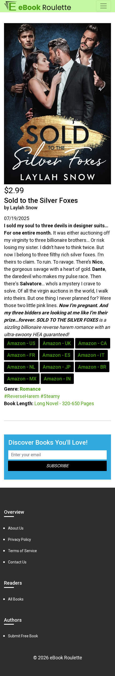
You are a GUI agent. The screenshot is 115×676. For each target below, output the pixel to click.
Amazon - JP (57, 367)
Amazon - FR (21, 355)
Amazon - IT (91, 355)
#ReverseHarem (21, 396)
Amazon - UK (57, 343)
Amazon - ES (56, 355)
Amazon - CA (92, 343)
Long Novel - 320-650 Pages (64, 403)
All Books (16, 599)
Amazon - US (21, 343)
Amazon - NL (21, 367)
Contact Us (17, 562)
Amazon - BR (92, 367)
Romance (30, 389)
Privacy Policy (19, 539)
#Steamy (50, 396)
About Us (16, 528)
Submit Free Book (23, 636)
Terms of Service (22, 551)
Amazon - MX (21, 379)
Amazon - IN (57, 379)
